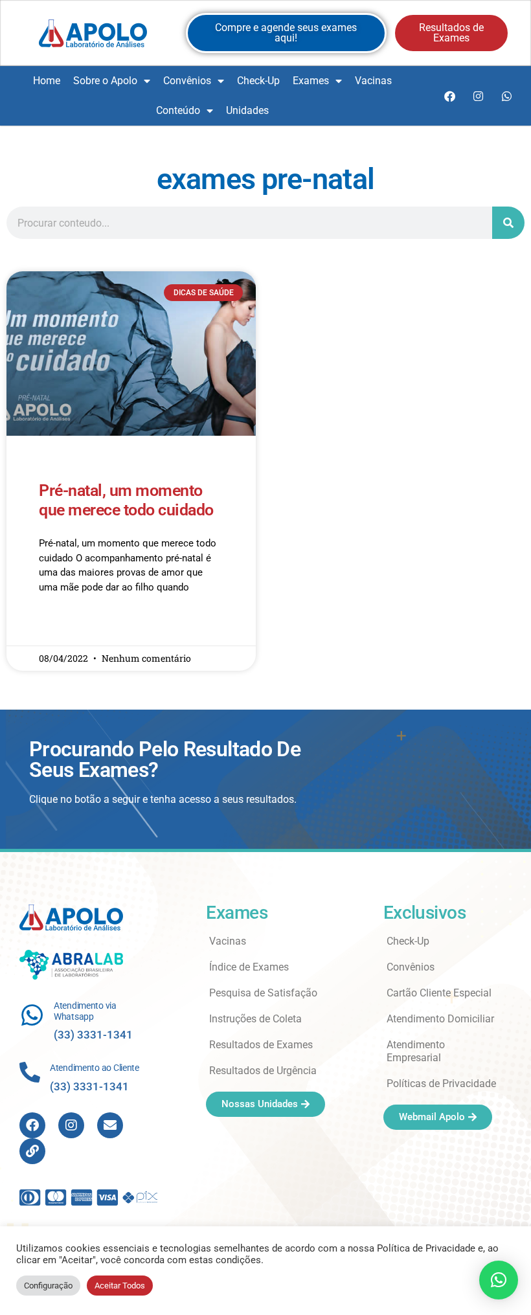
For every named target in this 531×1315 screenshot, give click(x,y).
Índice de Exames (249, 967)
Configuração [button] (48, 1285)
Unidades (247, 110)
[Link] (32, 1151)
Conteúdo (178, 110)
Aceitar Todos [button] (120, 1285)
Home (46, 80)
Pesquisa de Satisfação (263, 993)
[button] (498, 1280)
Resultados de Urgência (263, 1070)
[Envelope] (110, 1125)
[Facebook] (449, 96)
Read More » (64, 624)
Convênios (187, 80)
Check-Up (258, 80)
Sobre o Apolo (105, 80)
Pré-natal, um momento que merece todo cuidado (126, 500)
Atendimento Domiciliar (440, 1019)
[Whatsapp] (506, 96)
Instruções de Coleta (255, 1019)
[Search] (508, 223)
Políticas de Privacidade (441, 1083)
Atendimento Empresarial (416, 1051)
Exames (311, 80)
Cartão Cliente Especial (439, 993)
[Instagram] (478, 96)
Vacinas (373, 80)
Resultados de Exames (261, 1045)
